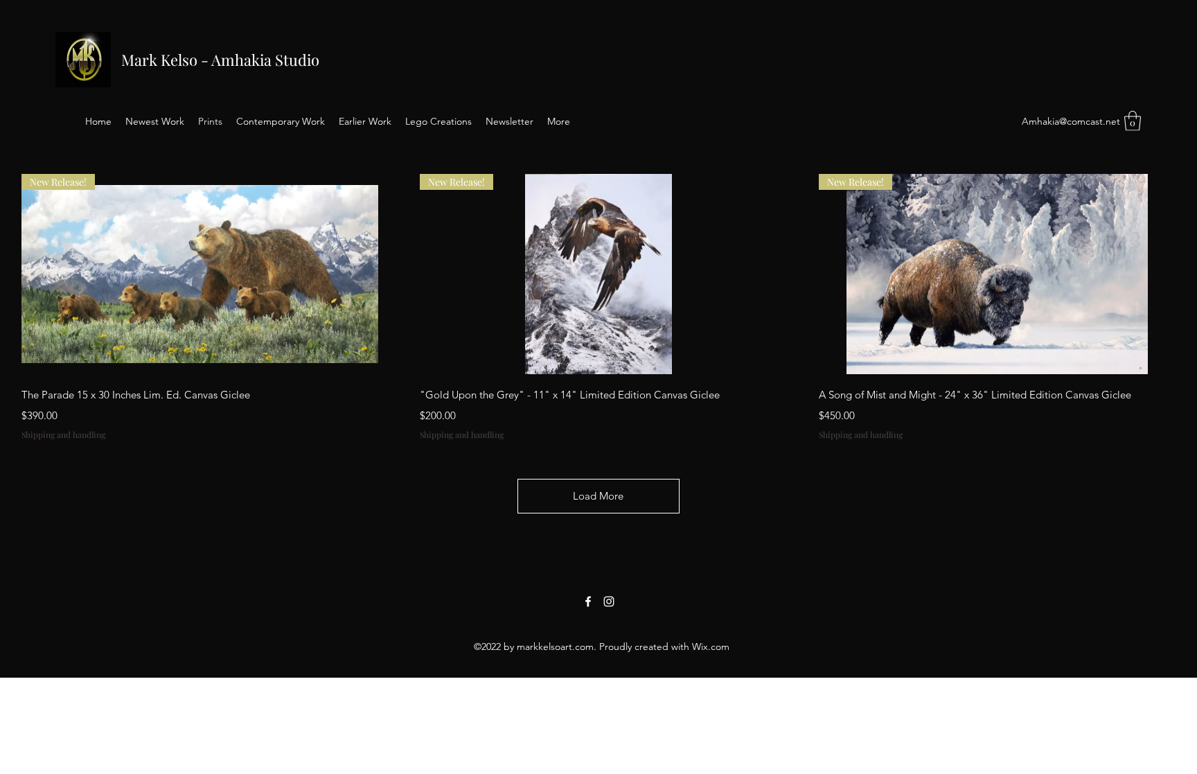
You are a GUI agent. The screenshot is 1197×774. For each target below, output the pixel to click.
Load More (598, 495)
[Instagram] (609, 601)
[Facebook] (588, 601)
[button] (1132, 121)
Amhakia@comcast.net (1071, 121)
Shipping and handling (63, 434)
